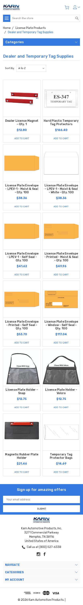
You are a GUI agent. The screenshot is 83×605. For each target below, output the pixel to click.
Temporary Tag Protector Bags (61, 456)
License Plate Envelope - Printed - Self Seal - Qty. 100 (22, 325)
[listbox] (31, 68)
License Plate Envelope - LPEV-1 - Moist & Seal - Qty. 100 (22, 189)
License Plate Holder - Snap (22, 391)
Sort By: (10, 68)
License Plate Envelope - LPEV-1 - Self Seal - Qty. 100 (22, 257)
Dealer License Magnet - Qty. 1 (21, 122)
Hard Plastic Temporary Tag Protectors (61, 122)
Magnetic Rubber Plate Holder (21, 456)
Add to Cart (21, 138)
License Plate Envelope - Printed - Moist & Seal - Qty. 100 (61, 257)
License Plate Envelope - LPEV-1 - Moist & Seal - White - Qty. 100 (61, 189)
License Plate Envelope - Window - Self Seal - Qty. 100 (61, 325)
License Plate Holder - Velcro (61, 391)
